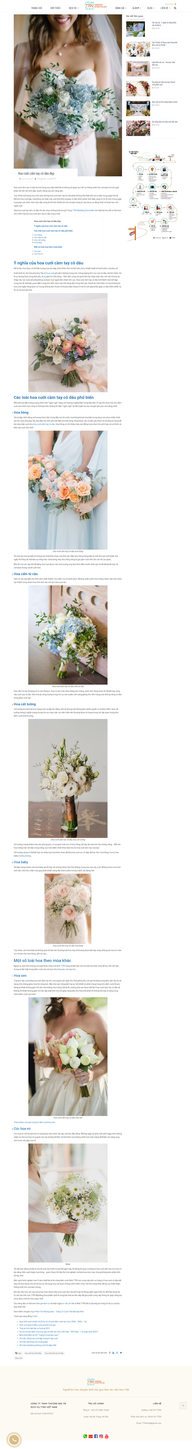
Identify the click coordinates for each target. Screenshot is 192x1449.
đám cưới (18, 1358)
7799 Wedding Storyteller (83, 210)
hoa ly (111, 852)
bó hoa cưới (49, 273)
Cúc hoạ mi (38, 254)
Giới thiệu (55, 8)
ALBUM (136, 8)
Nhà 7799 (61, 966)
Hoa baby (38, 242)
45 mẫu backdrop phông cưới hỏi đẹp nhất (37, 1345)
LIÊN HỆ (164, 8)
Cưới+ (35, 1316)
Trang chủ (36, 8)
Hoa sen (37, 251)
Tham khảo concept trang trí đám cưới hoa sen (34, 1122)
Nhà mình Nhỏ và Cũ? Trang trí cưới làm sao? (39, 1335)
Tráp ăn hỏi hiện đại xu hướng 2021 (34, 1328)
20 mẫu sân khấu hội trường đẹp (33, 1342)
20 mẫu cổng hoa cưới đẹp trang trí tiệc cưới (38, 1338)
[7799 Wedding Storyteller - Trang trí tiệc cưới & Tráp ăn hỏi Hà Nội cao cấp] (96, 5)
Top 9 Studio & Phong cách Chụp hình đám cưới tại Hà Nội (164, 43)
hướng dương (25, 856)
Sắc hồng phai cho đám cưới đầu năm (165, 122)
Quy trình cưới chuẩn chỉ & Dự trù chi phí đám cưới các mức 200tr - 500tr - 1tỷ (53, 1321)
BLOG (149, 8)
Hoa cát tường (40, 240)
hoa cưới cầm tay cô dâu (44, 424)
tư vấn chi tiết (68, 1303)
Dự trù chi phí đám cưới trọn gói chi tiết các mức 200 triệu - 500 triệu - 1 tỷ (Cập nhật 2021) (58, 1332)
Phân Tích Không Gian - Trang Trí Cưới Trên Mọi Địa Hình (59, 1311)
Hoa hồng (38, 235)
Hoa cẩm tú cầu (40, 237)
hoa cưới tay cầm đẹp (33, 1353)
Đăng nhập (169, 4)
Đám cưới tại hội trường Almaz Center (165, 102)
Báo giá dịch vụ (43, 1303)
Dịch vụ (73, 8)
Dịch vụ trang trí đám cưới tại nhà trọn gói (37, 1325)
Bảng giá (119, 8)
